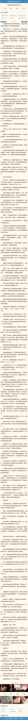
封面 (17, 8)
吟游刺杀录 (3, 709)
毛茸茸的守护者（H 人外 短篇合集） (9, 15)
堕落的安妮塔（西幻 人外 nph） (17, 15)
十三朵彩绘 (20, 709)
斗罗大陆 (3, 18)
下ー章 (23, 8)
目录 (11, 8)
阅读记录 (11, 718)
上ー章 (4, 8)
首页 (6, 718)
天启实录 (12, 709)
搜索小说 (16, 718)
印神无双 (12, 18)
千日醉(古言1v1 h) (22, 18)
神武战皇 (20, 711)
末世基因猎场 (12, 711)
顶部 (21, 718)
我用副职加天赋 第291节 (14, 1)
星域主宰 (3, 711)
